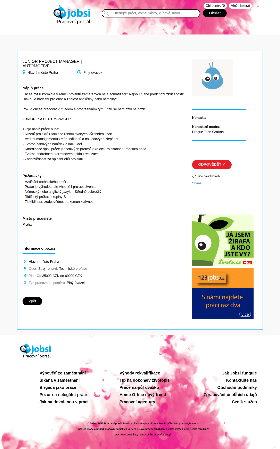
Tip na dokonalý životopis (145, 380)
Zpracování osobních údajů (230, 394)
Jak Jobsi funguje (239, 373)
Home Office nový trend (143, 394)
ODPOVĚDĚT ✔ (211, 164)
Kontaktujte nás (241, 380)
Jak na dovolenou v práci (64, 402)
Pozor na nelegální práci (63, 394)
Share (196, 183)
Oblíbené (215, 5)
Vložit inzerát (240, 5)
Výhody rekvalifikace (140, 373)
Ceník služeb (244, 402)
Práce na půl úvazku (139, 387)
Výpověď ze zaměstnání (63, 373)
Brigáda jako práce (58, 387)
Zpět (32, 301)
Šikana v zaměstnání (60, 380)
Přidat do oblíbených (208, 176)
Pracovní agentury (137, 402)
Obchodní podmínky (237, 387)
